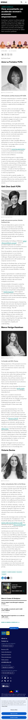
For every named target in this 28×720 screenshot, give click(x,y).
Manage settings (14, 709)
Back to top (13, 628)
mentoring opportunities (18, 149)
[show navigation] (26, 2)
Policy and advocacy (6, 657)
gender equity (20, 388)
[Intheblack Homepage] (4, 2)
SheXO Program (8, 291)
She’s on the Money (19, 524)
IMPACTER (4, 428)
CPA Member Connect (7, 645)
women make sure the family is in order (11, 522)
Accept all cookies (14, 717)
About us (4, 638)
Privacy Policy (4, 706)
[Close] (26, 698)
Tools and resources (6, 654)
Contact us (4, 641)
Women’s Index (12, 418)
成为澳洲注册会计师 (6, 662)
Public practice (4, 659)
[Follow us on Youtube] (5, 686)
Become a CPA (4, 649)
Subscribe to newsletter (7, 667)
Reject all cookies (14, 713)
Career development (6, 652)
